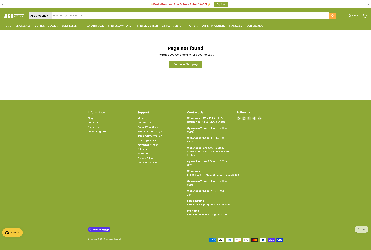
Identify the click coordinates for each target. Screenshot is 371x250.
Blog (90, 118)
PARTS (191, 26)
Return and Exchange (149, 131)
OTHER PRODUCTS (213, 26)
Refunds (142, 149)
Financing (93, 127)
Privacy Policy (145, 158)
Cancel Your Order (148, 127)
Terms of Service (147, 162)
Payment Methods (148, 144)
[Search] (333, 15)
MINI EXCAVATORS (120, 26)
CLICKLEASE (22, 26)
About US (93, 122)
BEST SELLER (70, 26)
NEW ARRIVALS (94, 26)
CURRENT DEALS (46, 26)
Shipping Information (149, 136)
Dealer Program (97, 131)
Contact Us (144, 122)
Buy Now (217, 4)
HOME (7, 26)
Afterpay (142, 118)
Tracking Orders (146, 140)
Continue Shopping (185, 64)
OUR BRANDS (255, 26)
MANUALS (235, 26)
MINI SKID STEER (147, 26)
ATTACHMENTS (172, 26)
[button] (353, 16)
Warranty (142, 153)
